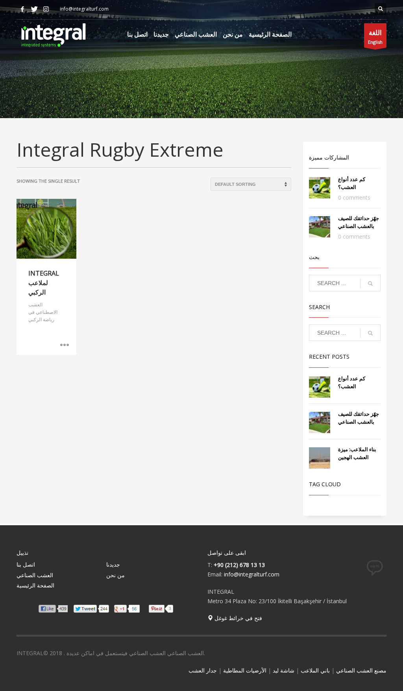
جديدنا (113, 564)
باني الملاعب (315, 670)
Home (23, 70)
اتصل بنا (26, 564)
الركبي (49, 70)
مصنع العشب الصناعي (361, 670)
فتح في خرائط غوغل (237, 618)
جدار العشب (203, 670)
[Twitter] (34, 9)
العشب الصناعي (35, 575)
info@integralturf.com (251, 574)
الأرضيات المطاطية (244, 670)
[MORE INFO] (64, 345)
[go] (370, 283)
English (375, 36)
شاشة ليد (283, 670)
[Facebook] (22, 9)
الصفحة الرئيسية (35, 585)
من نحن (115, 575)
